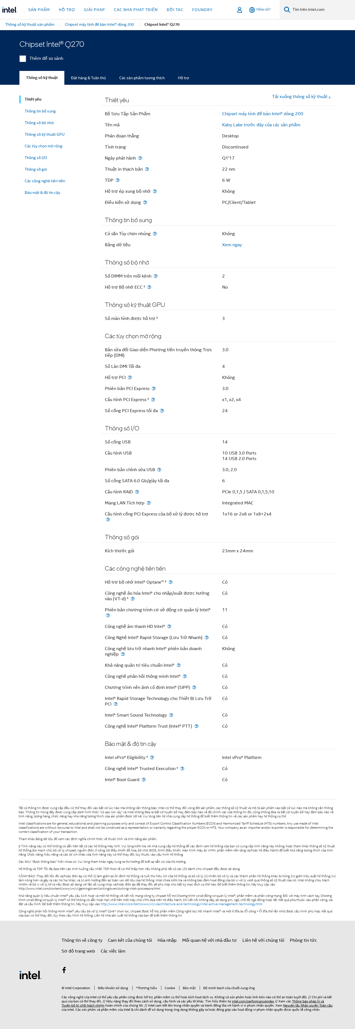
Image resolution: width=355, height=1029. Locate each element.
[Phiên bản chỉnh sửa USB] (159, 469)
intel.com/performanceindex (253, 1001)
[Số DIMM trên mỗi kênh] (156, 276)
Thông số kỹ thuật (42, 77)
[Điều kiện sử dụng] (145, 202)
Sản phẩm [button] (39, 9)
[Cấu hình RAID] (137, 491)
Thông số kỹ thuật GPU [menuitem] (45, 134)
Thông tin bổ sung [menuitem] (40, 111)
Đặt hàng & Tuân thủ (88, 77)
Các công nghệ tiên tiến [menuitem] (45, 180)
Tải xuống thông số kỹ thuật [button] (300, 96)
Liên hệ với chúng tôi (263, 940)
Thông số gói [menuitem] (36, 169)
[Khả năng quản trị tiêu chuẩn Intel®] (179, 665)
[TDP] (118, 180)
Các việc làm (113, 951)
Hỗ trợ (183, 77)
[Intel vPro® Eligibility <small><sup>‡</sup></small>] (152, 757)
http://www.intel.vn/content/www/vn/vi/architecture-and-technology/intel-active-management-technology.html (181, 904)
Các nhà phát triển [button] (136, 9)
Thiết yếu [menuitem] (33, 99)
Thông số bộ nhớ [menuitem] (39, 122)
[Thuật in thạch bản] (147, 169)
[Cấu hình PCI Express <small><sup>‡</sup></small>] (153, 399)
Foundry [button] (202, 9)
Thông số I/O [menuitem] (36, 157)
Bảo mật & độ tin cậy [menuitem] (42, 192)
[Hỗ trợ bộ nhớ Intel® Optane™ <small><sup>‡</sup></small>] (171, 582)
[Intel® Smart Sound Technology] (171, 715)
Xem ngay (232, 245)
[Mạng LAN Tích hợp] (149, 503)
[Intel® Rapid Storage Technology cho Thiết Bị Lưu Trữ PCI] (116, 704)
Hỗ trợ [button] (67, 9)
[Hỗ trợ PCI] (130, 377)
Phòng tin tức (303, 940)
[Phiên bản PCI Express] (154, 388)
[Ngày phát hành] (140, 158)
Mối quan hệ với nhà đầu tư (209, 940)
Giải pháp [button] (94, 9)
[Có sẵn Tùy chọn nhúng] (155, 233)
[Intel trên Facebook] (64, 971)
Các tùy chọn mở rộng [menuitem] (43, 145)
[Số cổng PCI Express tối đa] (162, 410)
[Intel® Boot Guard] (144, 779)
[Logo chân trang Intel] (30, 974)
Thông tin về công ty (82, 940)
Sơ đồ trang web (78, 951)
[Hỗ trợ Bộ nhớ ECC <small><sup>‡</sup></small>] (149, 287)
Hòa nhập (167, 940)
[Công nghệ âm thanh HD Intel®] (169, 626)
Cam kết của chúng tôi (130, 940)
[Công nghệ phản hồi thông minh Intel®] (185, 676)
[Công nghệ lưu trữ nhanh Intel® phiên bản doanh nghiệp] (123, 654)
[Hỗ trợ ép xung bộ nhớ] (155, 191)
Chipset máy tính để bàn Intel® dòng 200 (262, 114)
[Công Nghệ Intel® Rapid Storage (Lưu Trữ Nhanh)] (207, 637)
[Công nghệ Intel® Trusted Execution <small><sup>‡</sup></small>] (182, 768)
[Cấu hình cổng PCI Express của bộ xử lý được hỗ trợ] (108, 519)
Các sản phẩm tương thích (142, 77)
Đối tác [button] (175, 9)
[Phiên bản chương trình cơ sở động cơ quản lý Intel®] (108, 615)
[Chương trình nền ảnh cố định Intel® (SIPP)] (194, 687)
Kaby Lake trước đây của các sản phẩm (261, 125)
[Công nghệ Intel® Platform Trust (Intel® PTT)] (196, 726)
